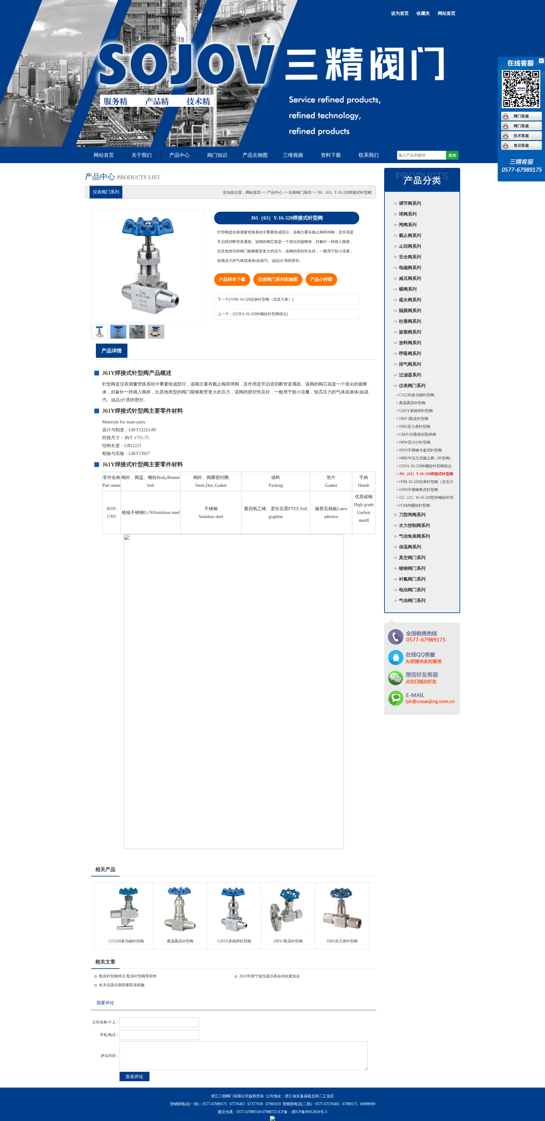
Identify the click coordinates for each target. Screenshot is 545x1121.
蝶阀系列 (408, 289)
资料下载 (331, 155)
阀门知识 (217, 155)
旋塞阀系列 (410, 332)
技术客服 (521, 135)
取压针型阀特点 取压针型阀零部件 (128, 976)
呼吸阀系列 (410, 353)
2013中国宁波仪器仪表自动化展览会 (269, 976)
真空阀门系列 (412, 557)
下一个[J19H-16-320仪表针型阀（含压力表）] (255, 299)
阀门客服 (521, 116)
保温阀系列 (410, 547)
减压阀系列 (410, 278)
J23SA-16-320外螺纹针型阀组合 (425, 466)
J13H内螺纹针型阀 (414, 505)
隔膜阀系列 (410, 310)
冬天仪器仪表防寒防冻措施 (121, 985)
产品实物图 (255, 155)
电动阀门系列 (412, 589)
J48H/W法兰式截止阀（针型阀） (426, 458)
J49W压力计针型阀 (415, 442)
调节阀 (272, 115)
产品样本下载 (232, 279)
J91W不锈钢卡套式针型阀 (420, 450)
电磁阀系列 (410, 267)
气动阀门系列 (412, 600)
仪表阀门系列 (412, 385)
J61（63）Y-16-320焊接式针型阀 (426, 474)
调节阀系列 (410, 203)
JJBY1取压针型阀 (288, 941)
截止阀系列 (410, 235)
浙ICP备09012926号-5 (309, 1112)
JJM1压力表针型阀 (342, 941)
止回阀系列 (410, 246)
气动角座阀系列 (414, 536)
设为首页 (400, 13)
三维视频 (293, 155)
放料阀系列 (410, 342)
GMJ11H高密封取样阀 (417, 434)
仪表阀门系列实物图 (278, 279)
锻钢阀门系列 (412, 568)
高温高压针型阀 (180, 941)
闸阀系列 (408, 224)
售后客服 (521, 145)
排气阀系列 (410, 364)
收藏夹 (423, 13)
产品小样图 (321, 279)
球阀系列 (408, 214)
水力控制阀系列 (414, 525)
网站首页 (446, 13)
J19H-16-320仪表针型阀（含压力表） (422, 483)
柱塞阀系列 (410, 321)
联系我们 (369, 155)
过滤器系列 (410, 375)
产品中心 (179, 155)
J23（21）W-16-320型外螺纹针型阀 (422, 498)
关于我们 (142, 155)
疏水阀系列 (410, 300)
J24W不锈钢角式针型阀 (418, 489)
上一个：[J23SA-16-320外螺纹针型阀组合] (253, 314)
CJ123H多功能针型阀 (126, 941)
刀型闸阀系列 (412, 514)
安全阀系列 (410, 257)
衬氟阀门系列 (412, 579)
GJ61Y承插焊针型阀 (234, 941)
